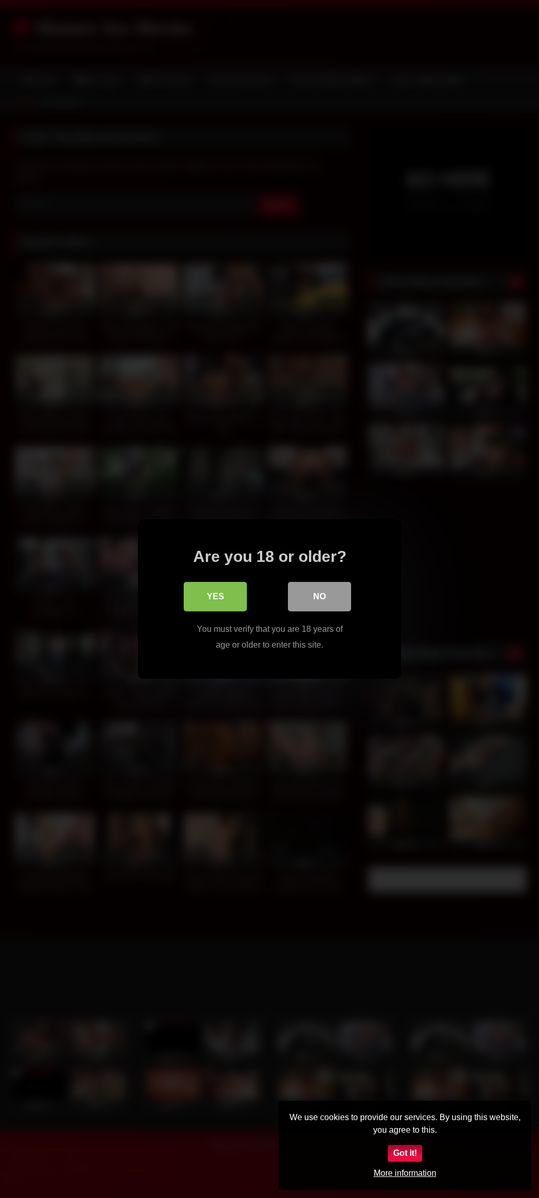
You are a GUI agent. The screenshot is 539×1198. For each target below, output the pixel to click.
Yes (215, 596)
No (319, 596)
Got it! (405, 1153)
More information (405, 1173)
